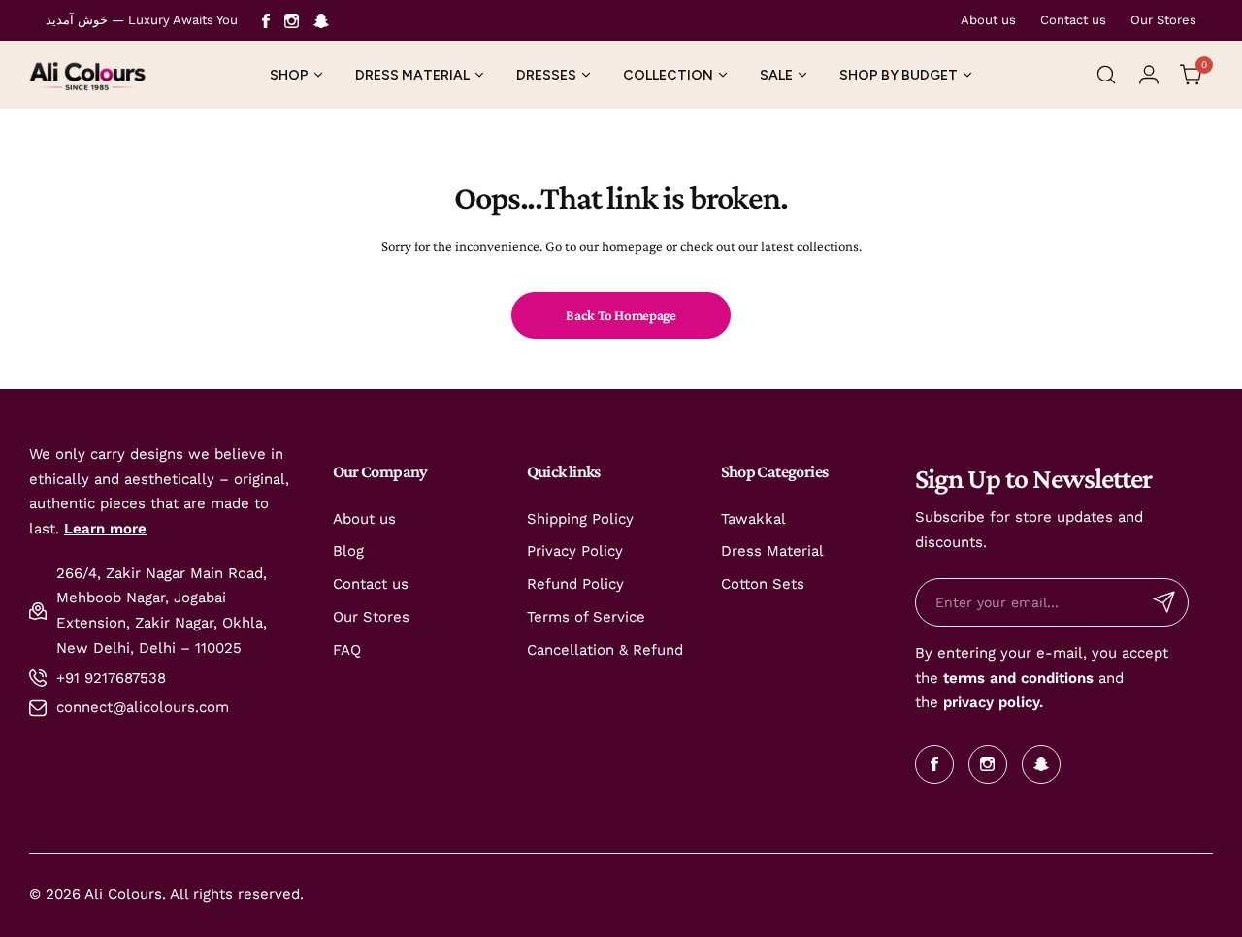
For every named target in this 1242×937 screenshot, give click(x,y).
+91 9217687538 (111, 678)
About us (988, 20)
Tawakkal (753, 519)
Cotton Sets (762, 584)
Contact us (1073, 20)
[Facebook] (266, 21)
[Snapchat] (321, 21)
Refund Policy (575, 584)
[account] (1149, 74)
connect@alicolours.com (142, 707)
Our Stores (1163, 20)
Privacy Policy (575, 551)
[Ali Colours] (87, 74)
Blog (348, 551)
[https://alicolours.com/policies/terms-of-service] (940, 678)
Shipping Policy (580, 519)
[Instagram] (291, 21)
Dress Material (772, 551)
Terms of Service (586, 617)
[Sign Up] (1164, 602)
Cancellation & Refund (605, 650)
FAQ (347, 650)
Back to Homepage (620, 315)
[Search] (1106, 74)
